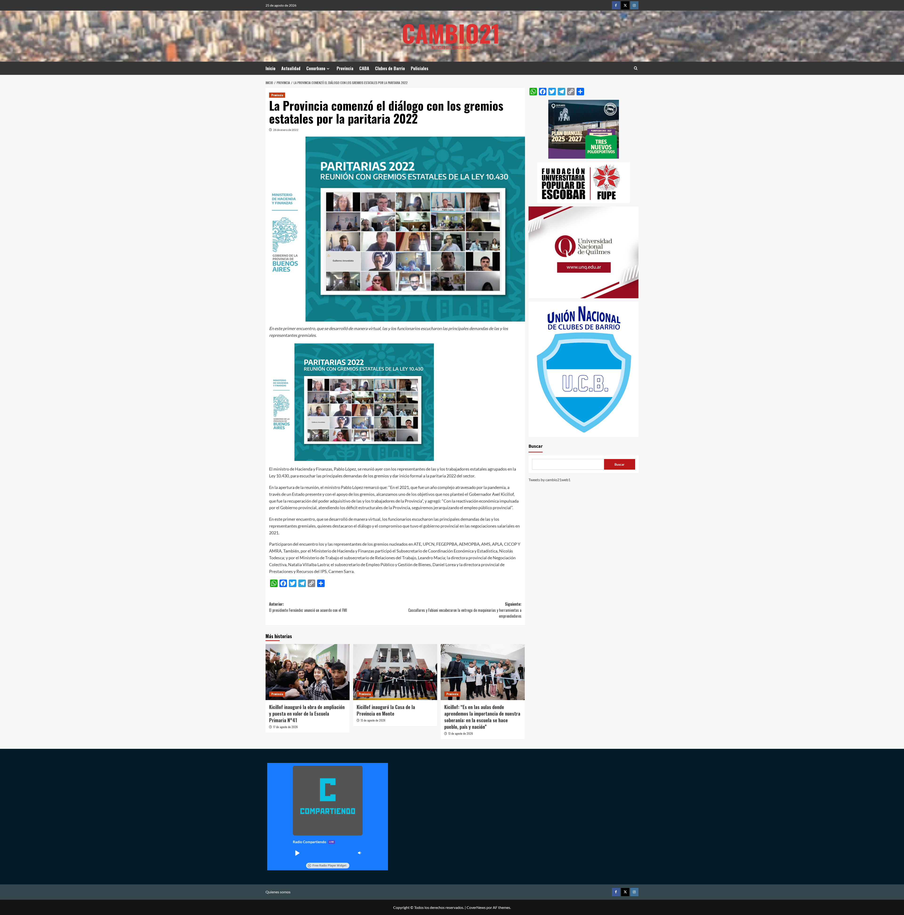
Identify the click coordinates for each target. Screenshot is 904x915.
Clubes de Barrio (390, 68)
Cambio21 (451, 33)
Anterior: (308, 607)
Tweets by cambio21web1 (549, 480)
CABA (364, 68)
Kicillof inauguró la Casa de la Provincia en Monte (386, 710)
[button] (297, 853)
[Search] (636, 68)
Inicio (270, 68)
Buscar (536, 446)
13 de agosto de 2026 (373, 720)
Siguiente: (464, 610)
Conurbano (315, 68)
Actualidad (290, 68)
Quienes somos (278, 892)
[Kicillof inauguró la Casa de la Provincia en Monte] (395, 672)
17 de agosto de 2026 (285, 727)
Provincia (345, 68)
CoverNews (476, 907)
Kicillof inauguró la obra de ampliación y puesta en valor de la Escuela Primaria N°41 (307, 713)
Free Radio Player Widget (329, 865)
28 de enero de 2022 (285, 130)
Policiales (419, 68)
